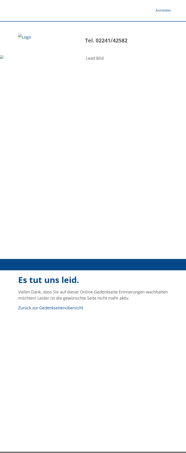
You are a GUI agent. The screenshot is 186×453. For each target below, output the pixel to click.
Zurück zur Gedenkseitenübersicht (50, 307)
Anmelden (163, 10)
